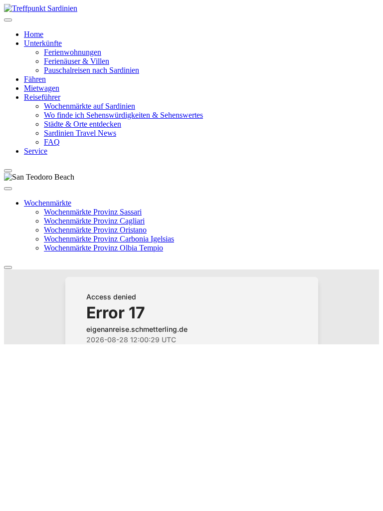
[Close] (8, 170)
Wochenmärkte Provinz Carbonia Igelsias (109, 239)
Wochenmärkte (47, 203)
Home (33, 34)
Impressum (230, 358)
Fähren (35, 79)
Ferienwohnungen (72, 52)
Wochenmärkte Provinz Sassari (93, 212)
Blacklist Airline (109, 358)
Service (35, 151)
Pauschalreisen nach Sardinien (91, 70)
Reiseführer (42, 97)
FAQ (52, 142)
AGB (150, 358)
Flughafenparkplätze (40, 358)
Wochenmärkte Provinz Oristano (95, 230)
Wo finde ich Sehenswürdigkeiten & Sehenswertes (123, 115)
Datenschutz (185, 358)
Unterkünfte (43, 43)
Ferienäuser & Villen (76, 61)
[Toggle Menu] (8, 19)
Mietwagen (41, 88)
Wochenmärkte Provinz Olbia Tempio (103, 248)
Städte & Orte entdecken (82, 124)
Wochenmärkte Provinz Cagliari (94, 221)
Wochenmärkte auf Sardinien (89, 106)
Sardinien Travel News (80, 133)
